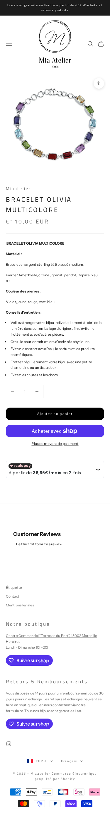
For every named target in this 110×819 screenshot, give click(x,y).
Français (69, 761)
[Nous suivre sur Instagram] (9, 744)
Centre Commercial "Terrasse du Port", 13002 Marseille (51, 635)
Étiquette (14, 587)
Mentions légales (20, 605)
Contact (12, 596)
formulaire (14, 711)
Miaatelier (18, 188)
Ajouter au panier (55, 413)
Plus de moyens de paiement (54, 443)
